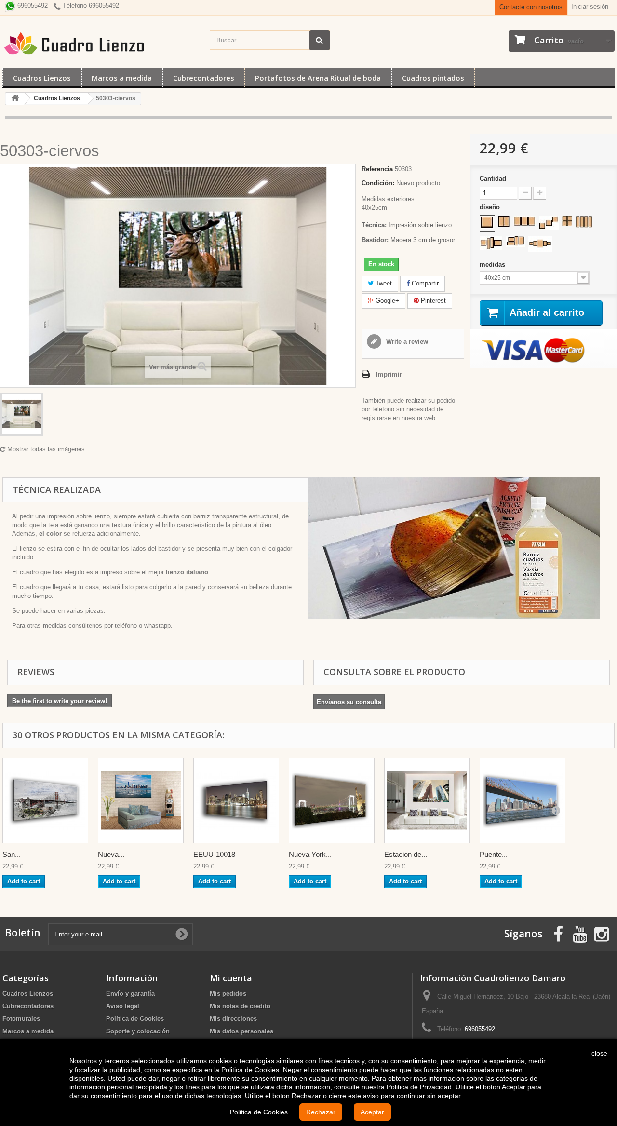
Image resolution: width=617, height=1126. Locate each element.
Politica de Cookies (259, 1112)
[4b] (584, 222)
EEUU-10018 (214, 854)
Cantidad (493, 178)
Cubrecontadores (203, 77)
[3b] (549, 223)
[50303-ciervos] (21, 414)
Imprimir (389, 374)
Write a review (406, 341)
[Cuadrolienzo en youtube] (580, 933)
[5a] (540, 244)
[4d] (515, 241)
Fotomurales (21, 1018)
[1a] (487, 222)
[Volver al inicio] (15, 99)
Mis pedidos (228, 993)
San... (11, 854)
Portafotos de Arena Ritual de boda (318, 77)
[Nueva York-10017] (141, 800)
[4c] (491, 243)
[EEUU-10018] (236, 800)
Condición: (378, 183)
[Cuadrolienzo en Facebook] (558, 933)
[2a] (504, 221)
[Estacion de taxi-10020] (427, 800)
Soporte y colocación (138, 1031)
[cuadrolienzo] (101, 43)
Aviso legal (122, 1006)
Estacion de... (405, 854)
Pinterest (432, 300)
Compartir (424, 283)
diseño (491, 207)
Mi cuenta (231, 978)
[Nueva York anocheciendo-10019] (332, 800)
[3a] (524, 221)
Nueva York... (310, 854)
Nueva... (111, 854)
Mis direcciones (233, 1018)
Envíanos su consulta (349, 701)
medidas (493, 264)
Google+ (386, 300)
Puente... (494, 854)
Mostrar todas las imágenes (45, 449)
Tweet (383, 283)
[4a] (567, 221)
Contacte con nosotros (531, 7)
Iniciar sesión (589, 6)
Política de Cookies (135, 1018)
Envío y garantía (130, 993)
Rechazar (320, 1112)
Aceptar (372, 1112)
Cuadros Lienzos (42, 77)
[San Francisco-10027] (45, 800)
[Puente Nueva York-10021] (522, 800)
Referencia (377, 169)
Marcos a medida (122, 77)
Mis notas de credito (240, 1006)
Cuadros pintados (433, 77)
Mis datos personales (241, 1031)
